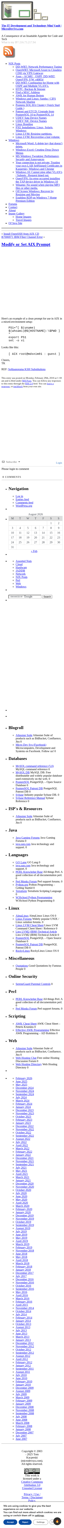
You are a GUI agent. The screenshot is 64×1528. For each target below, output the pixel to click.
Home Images (23, 216)
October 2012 (23, 1349)
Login (58, 463)
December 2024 (25, 1087)
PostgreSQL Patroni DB (29, 788)
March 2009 (22, 1397)
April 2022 (22, 1145)
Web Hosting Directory (29, 1064)
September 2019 (25, 1225)
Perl (18, 580)
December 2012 (25, 1343)
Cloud (19, 564)
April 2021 (22, 1174)
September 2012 (25, 1352)
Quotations (22, 965)
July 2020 (21, 1193)
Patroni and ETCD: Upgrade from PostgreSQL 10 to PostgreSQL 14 (35, 113)
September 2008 (25, 1413)
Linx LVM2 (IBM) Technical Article (36, 931)
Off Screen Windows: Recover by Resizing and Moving (35, 193)
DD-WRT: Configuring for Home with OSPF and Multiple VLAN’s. (37, 84)
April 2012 (22, 1359)
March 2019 (22, 1244)
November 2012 (25, 1346)
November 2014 (25, 1308)
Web (18, 583)
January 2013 (23, 1339)
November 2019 (25, 1218)
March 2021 (22, 1177)
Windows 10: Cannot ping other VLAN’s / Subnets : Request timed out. (39, 174)
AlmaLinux (22, 915)
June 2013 (21, 1333)
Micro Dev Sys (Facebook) (31, 744)
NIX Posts (14, 63)
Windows (14, 140)
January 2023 (23, 1122)
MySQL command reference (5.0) (35, 766)
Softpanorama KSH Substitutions (27, 369)
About (12, 210)
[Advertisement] (32, 282)
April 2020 (22, 1202)
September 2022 (25, 1135)
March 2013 (22, 1336)
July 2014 (21, 1314)
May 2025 (21, 1084)
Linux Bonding (24, 124)
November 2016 (25, 1282)
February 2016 (24, 1301)
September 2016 (25, 1288)
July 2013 (21, 1330)
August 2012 (23, 1355)
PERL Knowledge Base (29, 871)
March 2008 (22, 1422)
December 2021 (25, 1158)
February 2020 (24, 1209)
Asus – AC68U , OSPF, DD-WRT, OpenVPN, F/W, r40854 (35, 78)
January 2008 (23, 1429)
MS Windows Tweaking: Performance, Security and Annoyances (37, 158)
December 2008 (25, 1406)
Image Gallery (17, 213)
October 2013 (23, 1324)
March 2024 (22, 1100)
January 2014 (23, 1320)
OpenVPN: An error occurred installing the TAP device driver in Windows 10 (38, 180)
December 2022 (25, 1126)
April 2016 (22, 1295)
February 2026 (24, 1078)
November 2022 (25, 1129)
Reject (25, 1522)
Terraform (21, 891)
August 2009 (23, 1391)
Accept (10, 1522)
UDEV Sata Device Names (31, 117)
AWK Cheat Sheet (26, 1023)
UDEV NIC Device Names (31, 121)
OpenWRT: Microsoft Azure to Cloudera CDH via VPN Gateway (39, 71)
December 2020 (25, 1183)
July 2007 (21, 1435)
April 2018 (22, 1260)
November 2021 (25, 1161)
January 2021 (23, 1180)
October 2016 (23, 1285)
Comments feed (24, 502)
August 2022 (23, 1138)
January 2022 (23, 1154)
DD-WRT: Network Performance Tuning (39, 66)
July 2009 (21, 1394)
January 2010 (23, 1384)
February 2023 (24, 1119)
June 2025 (21, 1081)
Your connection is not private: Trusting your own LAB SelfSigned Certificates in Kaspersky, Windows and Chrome (39, 165)
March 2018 (22, 1263)
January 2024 (23, 1107)
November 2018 (25, 1250)
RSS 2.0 (29, 383)
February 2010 (24, 1381)
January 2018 (23, 1269)
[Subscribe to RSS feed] (9, 58)
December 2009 (25, 1387)
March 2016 (22, 1298)
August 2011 (23, 1371)
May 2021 (21, 1170)
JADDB (20, 570)
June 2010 (21, 1378)
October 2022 (23, 1132)
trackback (18, 386)
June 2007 (21, 1438)
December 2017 (25, 1272)
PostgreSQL (22, 782)
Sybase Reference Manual (30, 797)
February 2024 (24, 1103)
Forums (13, 203)
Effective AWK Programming (32, 1030)
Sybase (20, 794)
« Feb (34, 551)
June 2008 (21, 1419)
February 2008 (24, 1426)
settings (39, 1515)
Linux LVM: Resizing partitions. (34, 133)
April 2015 (22, 1304)
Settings (41, 1522)
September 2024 (25, 1094)
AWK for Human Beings (30, 95)
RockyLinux (23, 950)
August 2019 (23, 1228)
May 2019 (21, 1237)
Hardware (21, 567)
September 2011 (25, 1368)
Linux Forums (24, 918)
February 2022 (24, 1151)
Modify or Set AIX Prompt (25, 244)
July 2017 (21, 1276)
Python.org (22, 884)
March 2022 (22, 1148)
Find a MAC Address (28, 92)
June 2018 (21, 1253)
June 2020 (21, 1196)
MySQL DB (23, 772)
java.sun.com (23, 844)
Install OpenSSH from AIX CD (21, 233)
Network (21, 573)
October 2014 (23, 1311)
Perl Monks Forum (26, 881)
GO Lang (21, 862)
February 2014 (24, 1317)
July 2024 (21, 1097)
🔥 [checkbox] (57, 1521)
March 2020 (22, 1205)
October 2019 (23, 1221)
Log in (19, 496)
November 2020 (25, 1186)
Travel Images (23, 219)
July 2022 (21, 1142)
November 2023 (25, 1113)
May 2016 (21, 1292)
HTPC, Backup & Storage (30, 89)
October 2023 (23, 1116)
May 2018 (21, 1256)
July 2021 (21, 1167)
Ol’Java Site (15, 223)
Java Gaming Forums (28, 837)
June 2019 (21, 1234)
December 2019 (25, 1215)
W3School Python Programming (34, 897)
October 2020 (23, 1189)
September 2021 (25, 1164)
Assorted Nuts (24, 561)
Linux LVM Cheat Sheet (30, 925)
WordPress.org (24, 505)
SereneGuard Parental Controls (33, 983)
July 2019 (21, 1231)
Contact (13, 207)
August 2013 (23, 1327)
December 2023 (25, 1110)
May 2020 (21, 1199)
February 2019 (24, 1247)
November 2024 (25, 1091)
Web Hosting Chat (26, 1057)
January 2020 (23, 1212)
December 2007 (25, 1432)
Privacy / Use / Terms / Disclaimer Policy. (32, 1497)
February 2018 (24, 1266)
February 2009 (24, 1400)
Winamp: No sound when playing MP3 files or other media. (38, 186)
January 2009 (23, 1403)
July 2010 (21, 1375)
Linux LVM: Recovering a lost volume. (38, 136)
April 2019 (22, 1241)
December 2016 (25, 1279)
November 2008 (25, 1410)
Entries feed (22, 499)
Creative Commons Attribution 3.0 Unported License (32, 1485)
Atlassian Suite (24, 735)
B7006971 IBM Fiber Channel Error (22, 236)
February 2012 (24, 1362)
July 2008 (21, 1416)
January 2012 (23, 1365)
